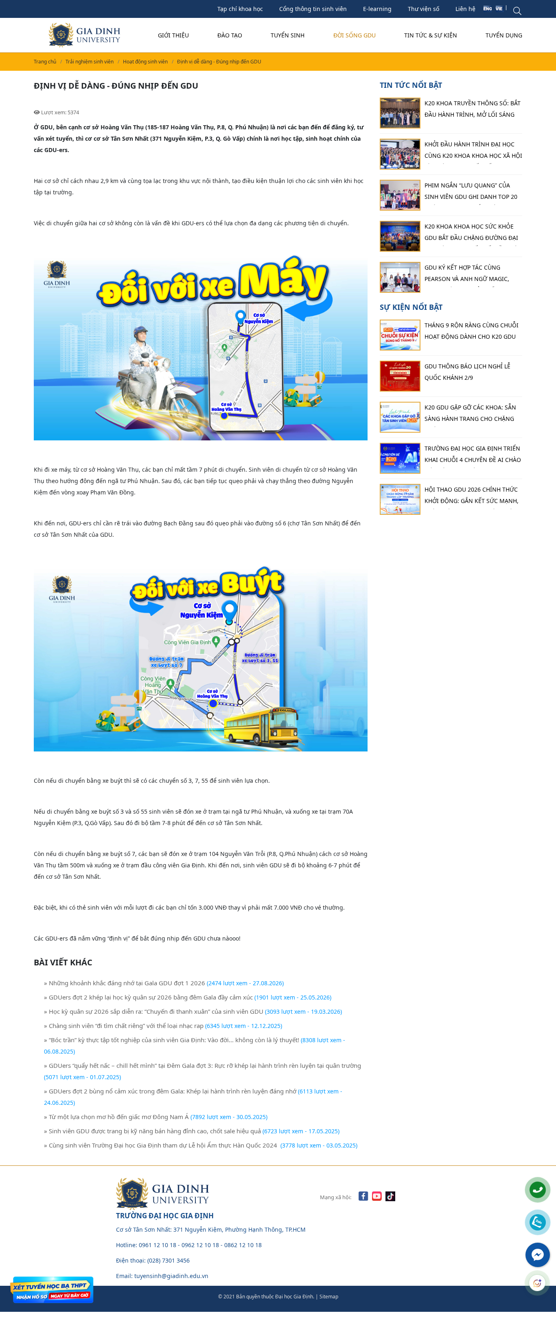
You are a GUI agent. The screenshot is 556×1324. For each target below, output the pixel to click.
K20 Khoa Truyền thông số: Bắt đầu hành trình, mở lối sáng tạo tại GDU (473, 111)
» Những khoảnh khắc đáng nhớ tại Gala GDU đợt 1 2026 (124, 983)
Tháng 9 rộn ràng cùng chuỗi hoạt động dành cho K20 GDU (472, 330)
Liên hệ (465, 9)
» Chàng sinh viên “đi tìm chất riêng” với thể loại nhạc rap (124, 1025)
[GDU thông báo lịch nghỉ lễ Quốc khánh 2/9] (400, 376)
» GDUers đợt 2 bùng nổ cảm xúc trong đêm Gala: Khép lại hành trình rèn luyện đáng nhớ (170, 1091)
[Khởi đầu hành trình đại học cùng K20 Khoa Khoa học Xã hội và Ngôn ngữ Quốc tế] (400, 154)
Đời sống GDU (354, 35)
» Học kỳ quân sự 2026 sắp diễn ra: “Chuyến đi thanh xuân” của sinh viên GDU (153, 1011)
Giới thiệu (173, 35)
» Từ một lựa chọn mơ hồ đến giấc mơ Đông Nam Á (116, 1117)
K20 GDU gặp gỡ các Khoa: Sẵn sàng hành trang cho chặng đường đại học (470, 415)
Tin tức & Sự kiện (430, 35)
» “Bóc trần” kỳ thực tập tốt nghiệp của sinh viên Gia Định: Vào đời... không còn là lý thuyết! (171, 1040)
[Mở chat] (537, 1283)
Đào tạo (229, 35)
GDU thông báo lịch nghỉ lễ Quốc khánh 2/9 (467, 371)
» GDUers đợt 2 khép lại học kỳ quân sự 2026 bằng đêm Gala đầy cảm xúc (148, 997)
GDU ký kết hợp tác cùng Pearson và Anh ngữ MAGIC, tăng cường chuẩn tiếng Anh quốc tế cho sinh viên (471, 275)
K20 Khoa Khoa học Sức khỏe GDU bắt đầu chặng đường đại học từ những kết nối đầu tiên (473, 234)
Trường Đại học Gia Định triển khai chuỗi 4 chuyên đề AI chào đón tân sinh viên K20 (473, 456)
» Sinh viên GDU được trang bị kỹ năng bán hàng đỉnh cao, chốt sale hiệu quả (152, 1131)
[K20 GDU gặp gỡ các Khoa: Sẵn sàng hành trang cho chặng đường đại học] (400, 417)
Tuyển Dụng (504, 35)
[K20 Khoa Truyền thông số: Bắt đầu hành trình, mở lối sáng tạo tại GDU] (400, 113)
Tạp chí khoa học (240, 9)
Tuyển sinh (287, 35)
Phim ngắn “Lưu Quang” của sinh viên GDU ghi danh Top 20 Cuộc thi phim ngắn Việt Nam (471, 193)
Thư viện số (423, 9)
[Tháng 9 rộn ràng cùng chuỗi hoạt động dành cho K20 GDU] (400, 335)
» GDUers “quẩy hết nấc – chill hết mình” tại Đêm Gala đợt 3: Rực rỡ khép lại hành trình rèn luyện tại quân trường (202, 1065)
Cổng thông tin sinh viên (313, 9)
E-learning (377, 9)
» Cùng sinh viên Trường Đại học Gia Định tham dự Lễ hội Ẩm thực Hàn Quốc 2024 (161, 1145)
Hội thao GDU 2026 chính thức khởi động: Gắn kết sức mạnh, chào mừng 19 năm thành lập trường (472, 497)
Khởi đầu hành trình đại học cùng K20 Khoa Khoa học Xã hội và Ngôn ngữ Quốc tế (473, 152)
